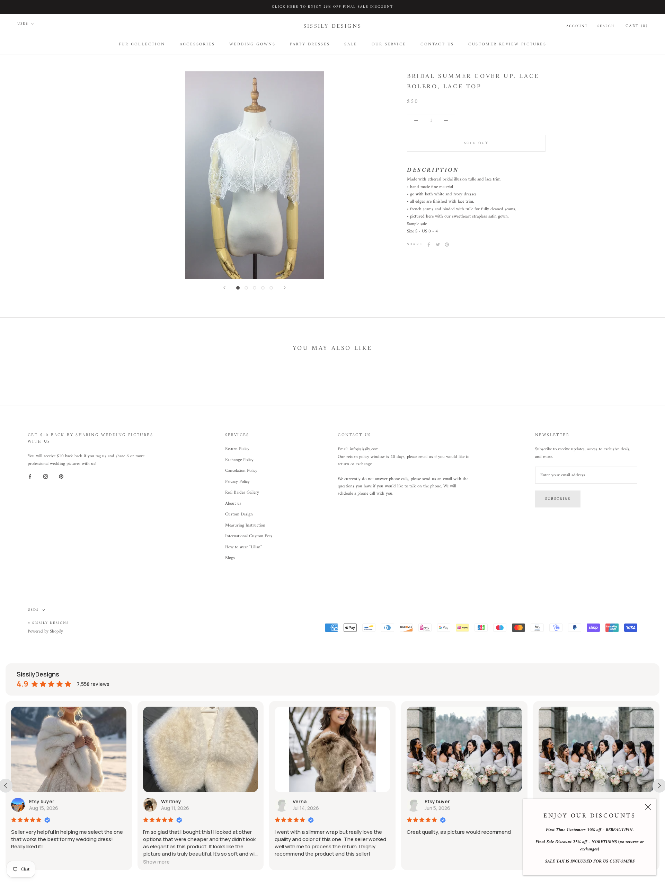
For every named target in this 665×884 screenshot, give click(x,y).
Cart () (637, 25)
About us (233, 503)
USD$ (22, 24)
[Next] (285, 287)
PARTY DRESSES (310, 44)
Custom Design (239, 514)
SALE (350, 44)
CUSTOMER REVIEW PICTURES (507, 44)
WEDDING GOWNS (252, 44)
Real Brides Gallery (242, 492)
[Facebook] (429, 244)
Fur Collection (142, 44)
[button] (156, 862)
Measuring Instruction (245, 525)
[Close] (648, 807)
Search (605, 26)
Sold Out (476, 143)
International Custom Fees (248, 536)
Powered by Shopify (45, 631)
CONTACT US (437, 44)
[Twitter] (438, 244)
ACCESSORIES (197, 44)
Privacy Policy (237, 481)
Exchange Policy (239, 460)
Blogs (230, 558)
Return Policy (237, 448)
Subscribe (557, 499)
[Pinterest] (447, 244)
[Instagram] (45, 476)
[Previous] (224, 287)
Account (577, 26)
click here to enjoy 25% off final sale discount (332, 7)
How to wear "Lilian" (243, 547)
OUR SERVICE (389, 44)
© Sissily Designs (48, 623)
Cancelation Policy (241, 470)
